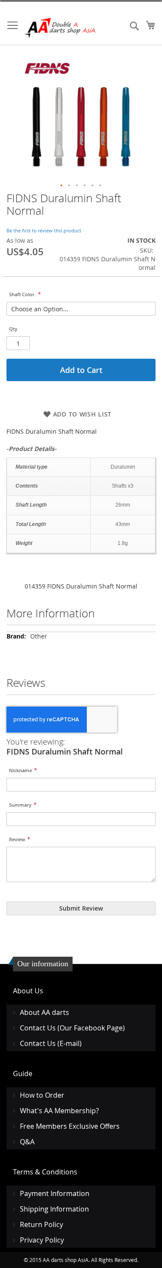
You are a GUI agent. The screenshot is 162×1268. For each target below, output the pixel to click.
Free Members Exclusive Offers (70, 1126)
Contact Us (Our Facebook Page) (72, 1028)
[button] (62, 185)
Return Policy (41, 1224)
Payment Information (54, 1193)
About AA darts (44, 1012)
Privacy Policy (42, 1240)
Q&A (27, 1141)
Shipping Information (54, 1209)
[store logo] (60, 27)
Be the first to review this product (43, 230)
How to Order (42, 1095)
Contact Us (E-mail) (51, 1043)
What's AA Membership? (59, 1110)
